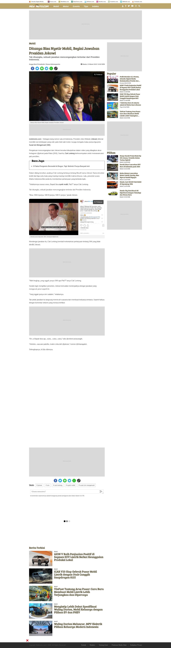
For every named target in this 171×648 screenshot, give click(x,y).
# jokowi (39, 485)
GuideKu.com (114, 1)
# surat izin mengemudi (86, 485)
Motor (66, 6)
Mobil (56, 6)
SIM (48, 145)
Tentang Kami (103, 645)
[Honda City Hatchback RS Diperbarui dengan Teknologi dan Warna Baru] (112, 193)
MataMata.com (65, 1)
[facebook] (32, 68)
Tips (86, 6)
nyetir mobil (63, 184)
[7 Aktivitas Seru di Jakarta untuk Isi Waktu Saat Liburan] (112, 105)
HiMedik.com (126, 1)
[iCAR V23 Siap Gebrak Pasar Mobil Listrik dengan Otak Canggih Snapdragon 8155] (40, 576)
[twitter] (37, 68)
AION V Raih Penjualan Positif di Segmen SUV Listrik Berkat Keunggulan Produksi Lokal (78, 557)
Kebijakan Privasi (136, 645)
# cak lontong (57, 485)
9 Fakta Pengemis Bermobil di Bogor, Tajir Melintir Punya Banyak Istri (61, 166)
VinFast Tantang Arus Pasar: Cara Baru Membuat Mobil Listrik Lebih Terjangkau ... (130, 113)
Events (76, 6)
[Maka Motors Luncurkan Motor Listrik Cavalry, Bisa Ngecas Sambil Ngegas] (112, 176)
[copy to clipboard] (56, 68)
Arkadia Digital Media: (37, 1)
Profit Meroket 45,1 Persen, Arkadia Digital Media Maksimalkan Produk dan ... (130, 79)
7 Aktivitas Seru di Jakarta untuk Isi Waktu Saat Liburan (130, 104)
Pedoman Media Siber (119, 645)
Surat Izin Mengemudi (37, 145)
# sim (47, 485)
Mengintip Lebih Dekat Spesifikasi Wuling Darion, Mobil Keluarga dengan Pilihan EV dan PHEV (78, 609)
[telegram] (46, 68)
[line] (42, 68)
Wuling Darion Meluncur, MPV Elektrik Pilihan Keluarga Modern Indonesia (78, 625)
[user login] (122, 7)
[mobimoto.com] (39, 5)
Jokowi (94, 139)
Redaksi (92, 645)
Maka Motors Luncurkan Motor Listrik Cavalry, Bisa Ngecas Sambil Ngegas (129, 175)
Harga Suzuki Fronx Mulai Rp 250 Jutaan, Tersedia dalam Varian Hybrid (130, 158)
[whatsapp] (51, 68)
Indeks (95, 6)
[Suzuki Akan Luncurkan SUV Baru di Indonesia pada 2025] (112, 167)
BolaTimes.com (77, 1)
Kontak (83, 645)
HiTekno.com (90, 1)
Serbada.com (138, 1)
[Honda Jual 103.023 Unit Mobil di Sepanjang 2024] (112, 184)
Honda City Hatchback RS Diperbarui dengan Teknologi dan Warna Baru (130, 192)
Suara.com (53, 1)
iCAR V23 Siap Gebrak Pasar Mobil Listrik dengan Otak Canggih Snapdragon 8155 (75, 574)
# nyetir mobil (70, 485)
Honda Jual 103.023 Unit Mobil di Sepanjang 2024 (130, 183)
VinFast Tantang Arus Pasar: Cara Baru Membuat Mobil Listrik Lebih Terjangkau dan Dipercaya (79, 592)
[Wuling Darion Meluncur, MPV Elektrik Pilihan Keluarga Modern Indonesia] (40, 628)
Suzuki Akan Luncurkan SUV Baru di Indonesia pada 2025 (130, 165)
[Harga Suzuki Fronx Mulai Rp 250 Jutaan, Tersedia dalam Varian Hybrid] (112, 158)
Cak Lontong (70, 153)
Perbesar (99, 74)
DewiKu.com (102, 1)
